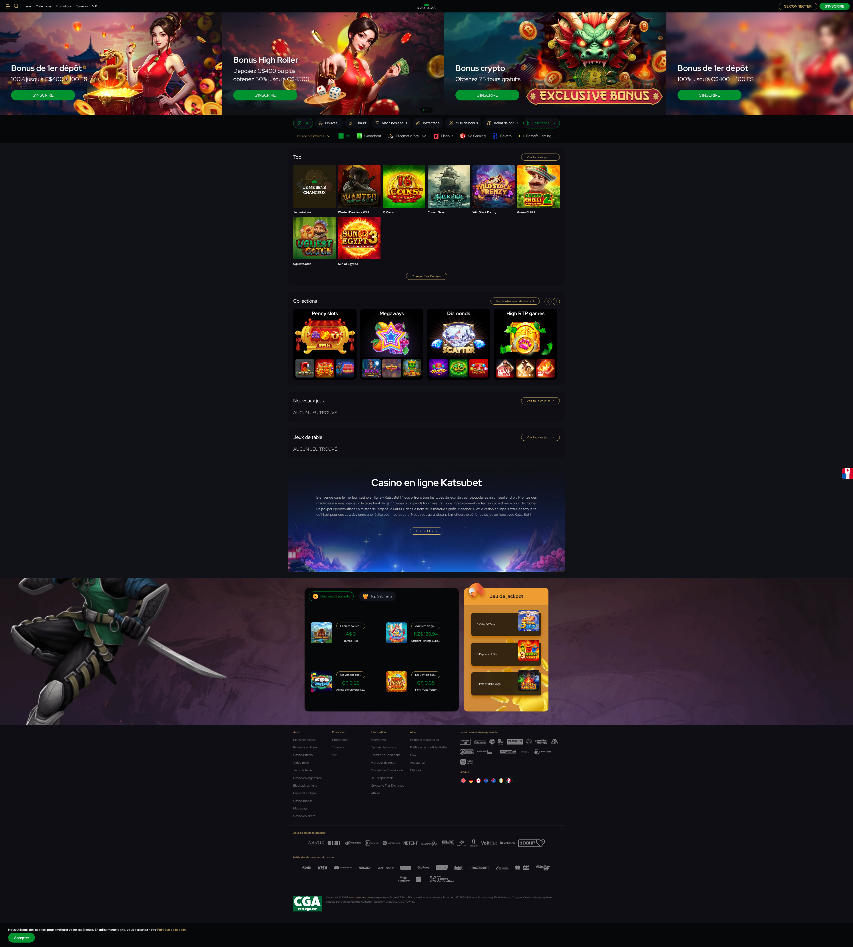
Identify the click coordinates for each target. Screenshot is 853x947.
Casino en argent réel (308, 778)
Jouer (359, 175)
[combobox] (541, 123)
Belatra (506, 136)
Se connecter (798, 6)
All (348, 136)
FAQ (413, 755)
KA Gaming (477, 136)
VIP (94, 6)
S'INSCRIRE (43, 95)
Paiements (378, 740)
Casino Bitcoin (303, 755)
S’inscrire (834, 6)
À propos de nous (383, 763)
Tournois (82, 6)
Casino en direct (304, 816)
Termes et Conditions (385, 755)
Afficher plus (424, 531)
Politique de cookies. (172, 930)
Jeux (27, 6)
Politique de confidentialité (428, 747)
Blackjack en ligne (305, 785)
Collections (43, 6)
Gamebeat (372, 136)
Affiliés (375, 793)
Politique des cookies (424, 740)
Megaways (300, 808)
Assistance (417, 763)
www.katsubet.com (360, 897)
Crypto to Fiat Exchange (387, 785)
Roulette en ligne (305, 747)
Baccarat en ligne (305, 793)
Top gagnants (381, 596)
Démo (359, 187)
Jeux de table (302, 770)
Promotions (64, 6)
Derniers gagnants (335, 596)
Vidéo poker (301, 763)
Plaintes (415, 770)
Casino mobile (303, 801)
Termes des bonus (383, 747)
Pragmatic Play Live (411, 136)
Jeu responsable (382, 778)
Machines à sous (304, 740)
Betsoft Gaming (538, 136)
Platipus (447, 136)
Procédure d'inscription (387, 770)
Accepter (21, 937)
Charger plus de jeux (427, 276)
